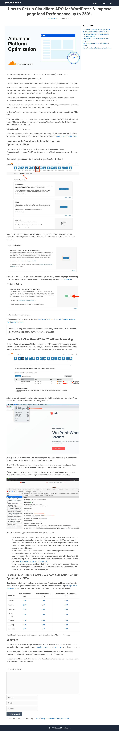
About (95, 3)
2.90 (43, 601)
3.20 (24, 629)
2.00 (24, 601)
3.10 (24, 609)
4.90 (66, 625)
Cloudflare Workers (43, 647)
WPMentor (13, 3)
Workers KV (58, 647)
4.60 (43, 620)
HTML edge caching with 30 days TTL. (34, 561)
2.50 (24, 605)
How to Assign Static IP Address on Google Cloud (97, 48)
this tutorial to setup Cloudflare (65, 136)
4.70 (66, 605)
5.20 (66, 615)
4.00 (43, 615)
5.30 (66, 629)
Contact (103, 3)
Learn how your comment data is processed (52, 718)
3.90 (43, 609)
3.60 (43, 605)
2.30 (24, 625)
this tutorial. (66, 279)
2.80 (24, 615)
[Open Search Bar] (111, 3)
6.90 (66, 620)
